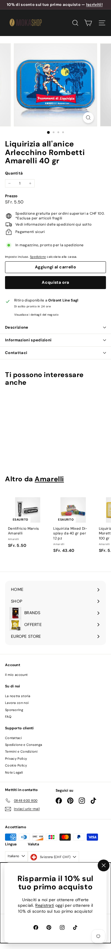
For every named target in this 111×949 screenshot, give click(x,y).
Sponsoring (14, 710)
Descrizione (16, 327)
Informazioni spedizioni (28, 340)
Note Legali (14, 772)
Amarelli (49, 478)
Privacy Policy (16, 758)
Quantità (14, 173)
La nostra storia (17, 696)
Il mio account (16, 675)
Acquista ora (55, 282)
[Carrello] (88, 23)
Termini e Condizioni (21, 751)
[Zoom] (88, 117)
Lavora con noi (17, 703)
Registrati (44, 905)
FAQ (8, 717)
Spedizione (38, 257)
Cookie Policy (16, 765)
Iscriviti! (94, 4)
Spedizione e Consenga (23, 745)
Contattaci (16, 352)
